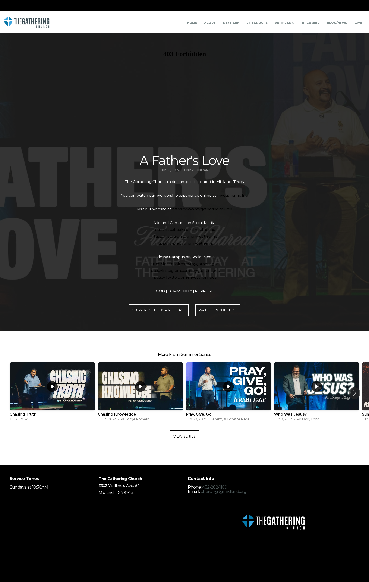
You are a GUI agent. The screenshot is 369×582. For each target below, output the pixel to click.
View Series (184, 436)
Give (358, 22)
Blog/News (337, 22)
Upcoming (311, 22)
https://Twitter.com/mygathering (184, 243)
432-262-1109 (214, 487)
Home (192, 22)
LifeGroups (257, 22)
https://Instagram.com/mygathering (184, 236)
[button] (354, 393)
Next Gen (231, 22)
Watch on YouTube (218, 310)
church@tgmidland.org (223, 491)
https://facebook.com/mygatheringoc (184, 263)
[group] (52, 393)
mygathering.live (232, 195)
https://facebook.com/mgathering (184, 229)
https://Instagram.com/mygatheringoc (184, 270)
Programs (285, 23)
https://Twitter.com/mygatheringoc (184, 277)
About (210, 22)
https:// (178, 209)
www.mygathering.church (208, 209)
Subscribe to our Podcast (158, 310)
